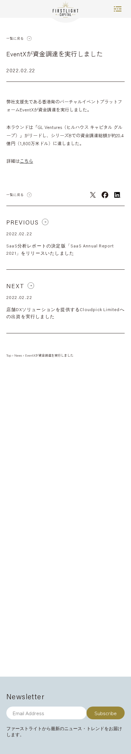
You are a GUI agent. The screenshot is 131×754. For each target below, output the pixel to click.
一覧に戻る (15, 38)
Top (8, 355)
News (18, 355)
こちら (26, 161)
